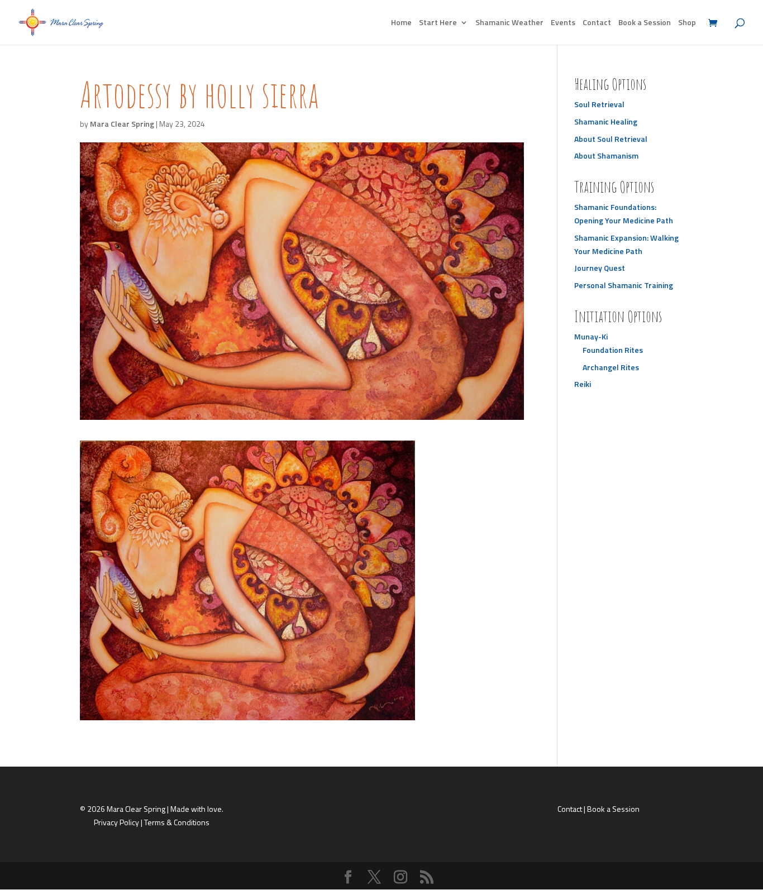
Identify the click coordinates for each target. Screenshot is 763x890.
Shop (687, 23)
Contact (597, 23)
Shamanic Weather (509, 23)
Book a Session (644, 23)
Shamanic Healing (605, 121)
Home (401, 23)
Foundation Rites (613, 350)
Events (563, 23)
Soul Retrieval (599, 104)
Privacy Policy (116, 822)
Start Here (438, 23)
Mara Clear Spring (122, 124)
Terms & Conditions (176, 822)
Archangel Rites (611, 367)
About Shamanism (606, 155)
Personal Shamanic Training (623, 285)
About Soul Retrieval (610, 139)
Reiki (582, 384)
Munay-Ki (591, 336)
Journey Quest (599, 268)
